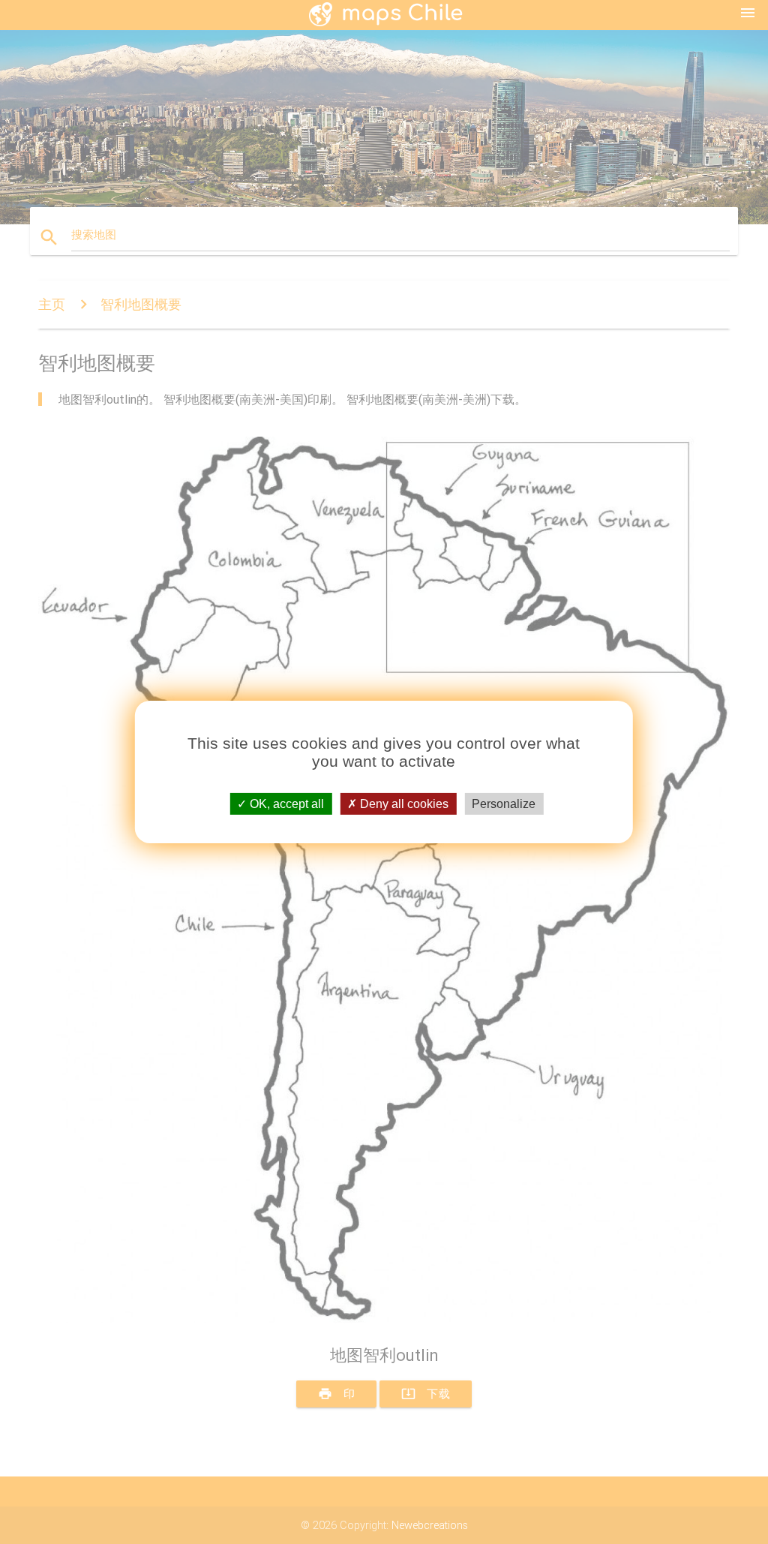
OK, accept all (285, 804)
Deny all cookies (402, 804)
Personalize (504, 804)
